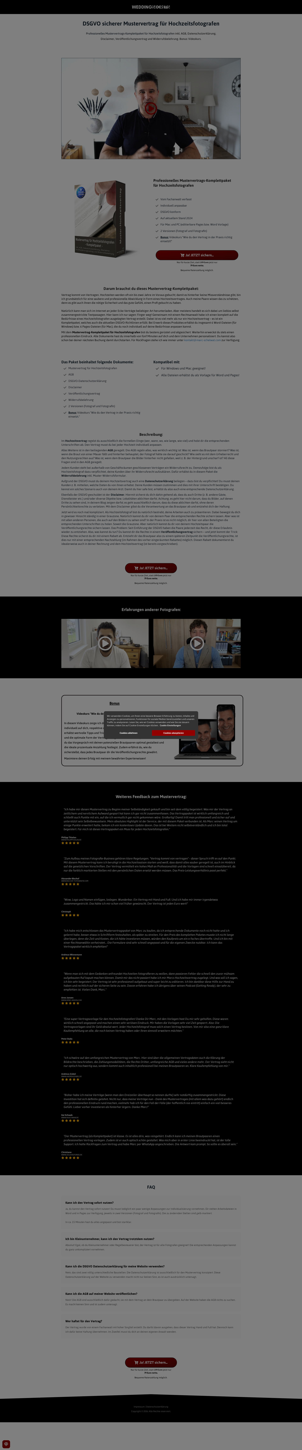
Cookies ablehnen (128, 733)
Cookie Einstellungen (170, 725)
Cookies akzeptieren (173, 733)
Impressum (139, 1406)
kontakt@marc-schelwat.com (202, 340)
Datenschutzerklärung (157, 1406)
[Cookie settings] (6, 1444)
